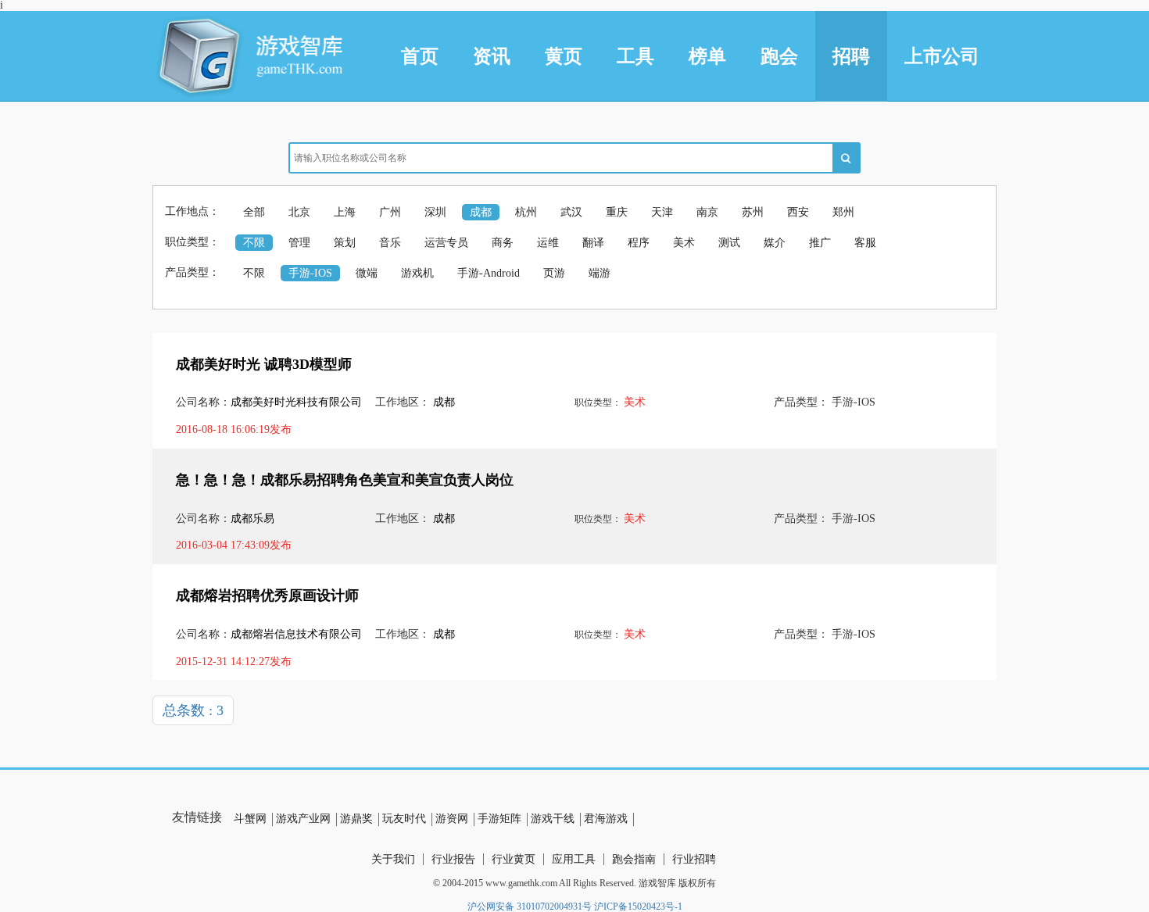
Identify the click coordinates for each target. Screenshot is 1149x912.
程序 (639, 243)
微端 (367, 273)
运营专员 (446, 243)
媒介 (775, 243)
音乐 (390, 243)
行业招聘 (694, 859)
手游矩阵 (499, 818)
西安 (798, 212)
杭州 (526, 212)
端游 (599, 273)
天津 (662, 212)
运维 (548, 243)
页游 (554, 273)
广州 (390, 212)
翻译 (593, 243)
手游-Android (488, 273)
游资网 (451, 818)
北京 (299, 212)
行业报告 (453, 859)
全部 (254, 212)
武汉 (571, 212)
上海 (345, 212)
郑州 (843, 212)
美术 (684, 243)
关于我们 (393, 859)
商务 (503, 243)
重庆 (617, 212)
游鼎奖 (356, 818)
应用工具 (574, 859)
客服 (865, 243)
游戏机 (417, 273)
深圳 (435, 212)
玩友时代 (404, 818)
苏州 (753, 212)
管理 (299, 243)
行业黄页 (513, 859)
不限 (254, 243)
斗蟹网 (250, 818)
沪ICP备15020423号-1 (638, 906)
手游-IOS (310, 273)
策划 (345, 243)
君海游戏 (606, 818)
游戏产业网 (303, 818)
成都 (481, 212)
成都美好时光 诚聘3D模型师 (264, 364)
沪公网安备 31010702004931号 (529, 906)
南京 (707, 212)
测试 (729, 243)
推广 (820, 243)
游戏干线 (552, 818)
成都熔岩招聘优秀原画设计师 (267, 595)
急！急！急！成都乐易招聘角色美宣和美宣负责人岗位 (345, 480)
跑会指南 (634, 859)
